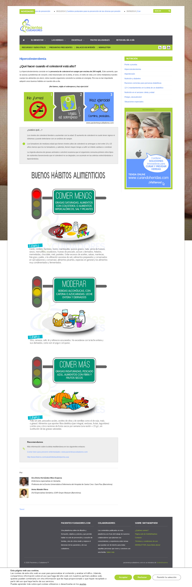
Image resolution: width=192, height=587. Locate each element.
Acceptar (123, 577)
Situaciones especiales (133, 102)
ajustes (83, 584)
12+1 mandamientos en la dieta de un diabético (143, 88)
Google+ (164, 47)
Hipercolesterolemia (33, 58)
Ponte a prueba (130, 65)
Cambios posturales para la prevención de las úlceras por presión (89, 11)
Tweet (22, 509)
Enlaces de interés (85, 47)
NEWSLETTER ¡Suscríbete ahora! (147, 545)
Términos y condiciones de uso (146, 541)
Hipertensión (129, 74)
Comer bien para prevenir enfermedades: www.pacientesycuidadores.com (57, 452)
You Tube (168, 47)
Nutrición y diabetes (132, 79)
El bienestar (36, 40)
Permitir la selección (166, 577)
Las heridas (55, 40)
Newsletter (105, 47)
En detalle (75, 40)
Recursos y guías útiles (34, 47)
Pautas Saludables (100, 40)
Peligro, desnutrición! (133, 97)
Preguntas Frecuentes (60, 47)
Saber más (110, 552)
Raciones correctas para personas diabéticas (142, 83)
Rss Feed (159, 47)
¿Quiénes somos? (141, 530)
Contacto (138, 537)
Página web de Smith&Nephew (146, 534)
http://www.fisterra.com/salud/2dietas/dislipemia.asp (48, 457)
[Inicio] (24, 39)
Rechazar (142, 577)
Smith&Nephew (162, 562)
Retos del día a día (125, 40)
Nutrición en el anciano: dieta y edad (139, 92)
